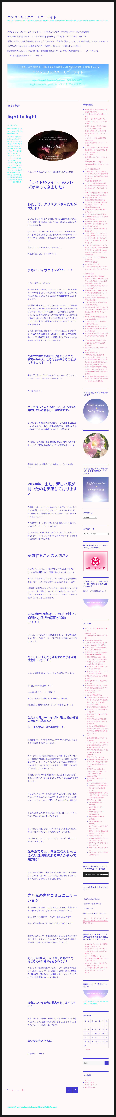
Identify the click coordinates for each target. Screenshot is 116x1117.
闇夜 (17, 182)
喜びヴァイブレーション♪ (93, 198)
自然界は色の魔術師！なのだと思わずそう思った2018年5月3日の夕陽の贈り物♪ (98, 795)
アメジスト (16, 141)
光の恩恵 (13, 172)
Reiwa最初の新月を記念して (94, 355)
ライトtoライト (12, 167)
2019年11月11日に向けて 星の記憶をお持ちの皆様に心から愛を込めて (96, 335)
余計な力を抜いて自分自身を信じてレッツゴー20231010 (30, 41)
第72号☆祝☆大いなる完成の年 (97, 707)
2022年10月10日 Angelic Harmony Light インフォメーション (96, 164)
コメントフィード (91, 1085)
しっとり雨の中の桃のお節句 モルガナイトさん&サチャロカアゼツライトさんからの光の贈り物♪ (96, 378)
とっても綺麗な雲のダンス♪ (98, 783)
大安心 (9, 175)
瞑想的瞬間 (11, 133)
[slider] (105, 874)
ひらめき (15, 139)
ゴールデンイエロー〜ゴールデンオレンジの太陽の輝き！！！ (98, 788)
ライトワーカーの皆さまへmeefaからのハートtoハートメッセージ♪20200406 (96, 252)
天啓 (14, 175)
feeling (10, 129)
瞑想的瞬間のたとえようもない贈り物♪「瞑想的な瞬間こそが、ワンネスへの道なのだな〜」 (45, 51)
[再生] (86, 874)
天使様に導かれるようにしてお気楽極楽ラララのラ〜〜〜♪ (81, 41)
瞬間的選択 (13, 179)
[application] (96, 874)
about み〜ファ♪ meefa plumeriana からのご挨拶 (67, 32)
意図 (11, 177)
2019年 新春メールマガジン (96, 778)
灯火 (16, 177)
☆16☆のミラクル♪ (95, 836)
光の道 (18, 172)
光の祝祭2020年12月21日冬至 (95, 200)
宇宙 (17, 175)
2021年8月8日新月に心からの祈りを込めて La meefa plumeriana (97, 752)
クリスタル (18, 144)
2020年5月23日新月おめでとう (95, 221)
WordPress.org (90, 1087)
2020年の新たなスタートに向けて (96, 326)
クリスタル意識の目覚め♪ (18, 56)
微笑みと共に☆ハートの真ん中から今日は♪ (63, 46)
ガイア (12, 144)
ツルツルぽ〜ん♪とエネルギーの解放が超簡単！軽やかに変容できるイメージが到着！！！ (96, 150)
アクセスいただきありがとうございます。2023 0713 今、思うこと (59, 37)
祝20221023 (89, 155)
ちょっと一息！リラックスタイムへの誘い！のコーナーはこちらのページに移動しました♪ (95, 920)
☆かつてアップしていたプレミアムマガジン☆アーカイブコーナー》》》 (96, 970)
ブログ (37, 56)
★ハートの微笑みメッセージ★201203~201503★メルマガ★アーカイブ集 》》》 (96, 958)
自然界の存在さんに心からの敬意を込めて (24, 46)
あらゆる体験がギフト (92, 352)
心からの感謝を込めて (92, 169)
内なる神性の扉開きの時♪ (18, 37)
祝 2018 (89, 781)
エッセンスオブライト (14, 131)
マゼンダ (18, 165)
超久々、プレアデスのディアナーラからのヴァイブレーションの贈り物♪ (96, 121)
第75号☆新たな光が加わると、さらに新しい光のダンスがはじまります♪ (97, 721)
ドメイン (14, 153)
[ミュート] (101, 874)
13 (23, 1090)
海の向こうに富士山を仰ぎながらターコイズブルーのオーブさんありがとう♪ (96, 240)
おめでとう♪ (17, 129)
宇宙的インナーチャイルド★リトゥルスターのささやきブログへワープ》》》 (96, 951)
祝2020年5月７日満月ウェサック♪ (96, 224)
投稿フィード (89, 1082)
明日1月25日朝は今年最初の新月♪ (96, 298)
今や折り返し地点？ (91, 226)
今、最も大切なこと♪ (92, 264)
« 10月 (88, 1050)
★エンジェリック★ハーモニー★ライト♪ (24, 32)
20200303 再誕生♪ (91, 262)
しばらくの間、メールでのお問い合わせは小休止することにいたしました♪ (96, 133)
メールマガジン (92, 51)
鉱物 (14, 182)
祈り (17, 133)
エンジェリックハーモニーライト (32, 17)
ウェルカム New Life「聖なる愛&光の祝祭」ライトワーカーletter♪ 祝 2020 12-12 (96, 204)
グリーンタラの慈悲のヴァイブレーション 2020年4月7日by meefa (97, 764)
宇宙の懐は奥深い (91, 300)
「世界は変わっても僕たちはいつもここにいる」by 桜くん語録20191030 (96, 343)
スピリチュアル (12, 146)
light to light (22, 116)
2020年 (10, 137)
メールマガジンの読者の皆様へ (95, 214)
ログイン (88, 1080)
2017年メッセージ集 (94, 800)
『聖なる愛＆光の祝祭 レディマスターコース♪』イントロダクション (96, 269)
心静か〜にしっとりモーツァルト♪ (96, 290)
